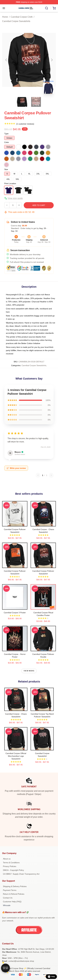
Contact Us (7, 898)
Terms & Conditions (11, 862)
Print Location (10, 183)
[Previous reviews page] (38, 475)
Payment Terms (9, 890)
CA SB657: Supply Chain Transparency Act (21, 874)
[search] (46, 8)
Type (6, 134)
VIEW (14, 524)
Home (5, 17)
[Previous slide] (6, 60)
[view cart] (54, 8)
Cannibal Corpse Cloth (22, 17)
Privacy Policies (9, 866)
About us (7, 859)
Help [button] (53, 977)
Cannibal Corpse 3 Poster (15, 612)
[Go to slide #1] (22, 102)
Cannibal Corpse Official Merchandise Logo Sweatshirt (16, 756)
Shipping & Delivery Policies (15, 886)
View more (29, 671)
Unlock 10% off (5, 968)
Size (6, 169)
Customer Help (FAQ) (12, 901)
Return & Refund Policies (13, 894)
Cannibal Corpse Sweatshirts (16, 21)
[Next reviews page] (51, 475)
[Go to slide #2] (36, 102)
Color (6, 142)
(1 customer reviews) (25, 124)
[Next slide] (51, 60)
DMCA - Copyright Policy (13, 870)
